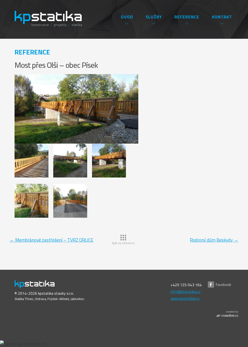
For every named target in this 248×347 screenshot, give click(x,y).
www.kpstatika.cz (185, 298)
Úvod (127, 17)
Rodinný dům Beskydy (214, 239)
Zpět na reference (123, 243)
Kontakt (222, 17)
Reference (186, 17)
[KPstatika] (44, 13)
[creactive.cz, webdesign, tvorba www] (227, 316)
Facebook (223, 284)
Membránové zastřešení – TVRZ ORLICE (51, 239)
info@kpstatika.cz (185, 291)
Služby (154, 17)
